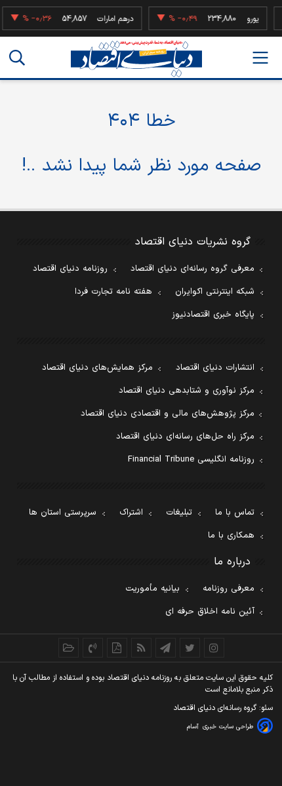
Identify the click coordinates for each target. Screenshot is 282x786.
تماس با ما (234, 512)
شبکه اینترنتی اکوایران (214, 291)
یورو (250, 19)
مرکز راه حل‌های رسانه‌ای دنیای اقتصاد (185, 436)
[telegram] (165, 648)
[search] (17, 58)
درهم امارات (113, 19)
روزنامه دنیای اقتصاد (70, 268)
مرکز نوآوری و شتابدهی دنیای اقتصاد (186, 390)
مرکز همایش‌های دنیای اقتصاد (97, 367)
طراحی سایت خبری (228, 727)
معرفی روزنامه (228, 588)
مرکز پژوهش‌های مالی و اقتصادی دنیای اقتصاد (167, 413)
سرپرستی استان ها (62, 512)
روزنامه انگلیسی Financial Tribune (191, 459)
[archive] (68, 648)
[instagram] (214, 648)
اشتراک (131, 512)
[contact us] (93, 648)
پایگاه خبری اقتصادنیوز (213, 314)
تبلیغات (179, 512)
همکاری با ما (231, 535)
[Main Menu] (260, 57)
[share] (117, 648)
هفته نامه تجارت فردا (113, 291)
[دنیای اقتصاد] (136, 58)
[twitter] (190, 648)
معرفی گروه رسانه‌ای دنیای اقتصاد (192, 268)
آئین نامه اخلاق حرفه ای (209, 611)
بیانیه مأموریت (152, 588)
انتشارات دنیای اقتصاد (215, 367)
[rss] (141, 648)
